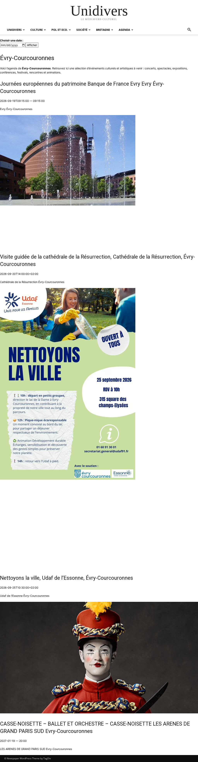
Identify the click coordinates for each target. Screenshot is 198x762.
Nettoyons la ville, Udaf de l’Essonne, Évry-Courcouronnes (66, 578)
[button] (189, 30)
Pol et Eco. (59, 30)
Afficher (32, 45)
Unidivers (14, 30)
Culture (36, 30)
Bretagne (103, 30)
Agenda (124, 30)
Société (81, 30)
